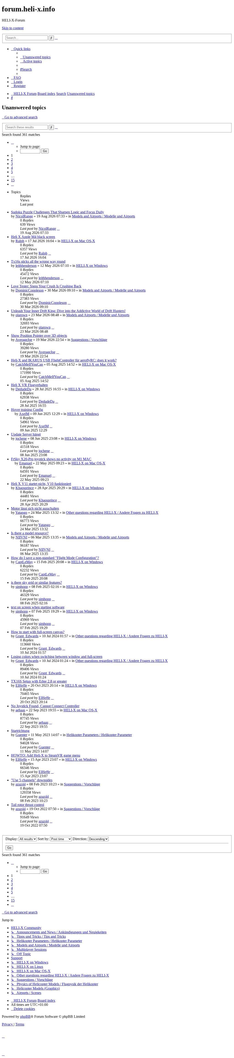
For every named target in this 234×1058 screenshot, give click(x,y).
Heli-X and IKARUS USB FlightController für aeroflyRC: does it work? (64, 360)
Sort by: (44, 839)
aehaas (20, 710)
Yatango (21, 512)
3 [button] (12, 164)
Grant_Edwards (27, 636)
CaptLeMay (24, 562)
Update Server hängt (26, 434)
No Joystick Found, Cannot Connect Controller (45, 706)
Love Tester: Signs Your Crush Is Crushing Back (46, 286)
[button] (12, 142)
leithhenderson (26, 266)
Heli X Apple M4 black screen (33, 237)
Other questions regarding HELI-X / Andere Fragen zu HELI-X (112, 512)
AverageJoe (23, 340)
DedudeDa (23, 389)
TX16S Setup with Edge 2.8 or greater (39, 681)
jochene (21, 438)
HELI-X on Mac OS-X (78, 241)
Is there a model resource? (29, 533)
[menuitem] (35, 57)
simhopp (22, 587)
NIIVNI (21, 537)
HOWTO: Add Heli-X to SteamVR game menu (45, 755)
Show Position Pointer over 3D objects (39, 335)
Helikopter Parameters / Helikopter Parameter (99, 735)
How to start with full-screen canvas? (37, 632)
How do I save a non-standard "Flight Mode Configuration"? (55, 558)
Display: (12, 839)
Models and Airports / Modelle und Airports (103, 216)
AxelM (24, 414)
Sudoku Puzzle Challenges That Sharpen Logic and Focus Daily (57, 212)
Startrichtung (20, 731)
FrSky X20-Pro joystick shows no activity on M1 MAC (51, 459)
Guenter (21, 735)
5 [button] (12, 172)
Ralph (20, 241)
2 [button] (12, 159)
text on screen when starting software (37, 607)
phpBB (25, 1016)
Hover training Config (27, 410)
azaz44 (21, 784)
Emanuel (25, 463)
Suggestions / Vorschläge (89, 340)
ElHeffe (21, 685)
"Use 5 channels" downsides (31, 780)
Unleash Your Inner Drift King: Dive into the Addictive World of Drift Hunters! (68, 311)
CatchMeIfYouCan (29, 364)
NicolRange (24, 216)
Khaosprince (25, 488)
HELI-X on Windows (92, 266)
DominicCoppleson (30, 290)
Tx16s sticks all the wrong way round (38, 261)
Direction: (80, 839)
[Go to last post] (58, 228)
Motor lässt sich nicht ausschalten (35, 508)
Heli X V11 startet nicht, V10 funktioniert (41, 484)
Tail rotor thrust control (27, 805)
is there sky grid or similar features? (36, 582)
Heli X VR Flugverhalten (29, 385)
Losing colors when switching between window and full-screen (56, 657)
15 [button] (13, 180)
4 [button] (12, 168)
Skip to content (13, 28)
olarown (21, 315)
